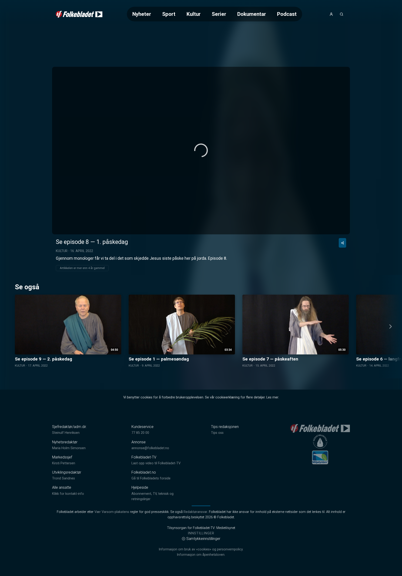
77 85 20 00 (140, 433)
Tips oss (217, 433)
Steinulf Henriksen (66, 433)
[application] (201, 150)
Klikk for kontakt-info (68, 494)
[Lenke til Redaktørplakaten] (320, 441)
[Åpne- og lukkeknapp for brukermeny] (331, 14)
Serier (219, 14)
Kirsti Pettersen (63, 463)
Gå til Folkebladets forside (151, 478)
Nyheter (141, 14)
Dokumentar (251, 14)
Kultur (194, 14)
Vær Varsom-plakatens (111, 512)
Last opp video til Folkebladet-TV (156, 463)
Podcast (287, 14)
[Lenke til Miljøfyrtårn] (320, 457)
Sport (168, 14)
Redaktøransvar (195, 512)
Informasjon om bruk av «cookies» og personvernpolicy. (201, 549)
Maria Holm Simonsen (69, 448)
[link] (79, 14)
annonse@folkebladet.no (150, 448)
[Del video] (342, 243)
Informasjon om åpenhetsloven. (201, 555)
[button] (201, 150)
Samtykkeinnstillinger (203, 538)
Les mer (272, 397)
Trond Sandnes (63, 478)
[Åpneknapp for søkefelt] (341, 14)
